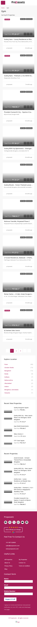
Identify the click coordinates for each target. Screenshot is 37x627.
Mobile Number (10, 591)
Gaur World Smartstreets (21, 426)
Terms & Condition (24, 566)
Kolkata (6, 377)
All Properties (8, 559)
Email (6, 585)
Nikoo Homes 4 (18, 434)
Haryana (7, 393)
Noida (6, 374)
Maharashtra (8, 380)
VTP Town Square (19, 440)
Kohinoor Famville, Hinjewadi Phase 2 (17, 221)
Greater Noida (9, 367)
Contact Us (22, 563)
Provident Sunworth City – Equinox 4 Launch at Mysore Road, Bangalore (22, 500)
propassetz (9, 48)
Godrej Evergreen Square (21, 407)
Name (7, 579)
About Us (7, 563)
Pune (6, 364)
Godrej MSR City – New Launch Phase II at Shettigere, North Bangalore (23, 417)
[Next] (25, 350)
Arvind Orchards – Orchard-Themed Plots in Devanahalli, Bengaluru (22, 460)
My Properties (23, 559)
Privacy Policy (8, 566)
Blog (5, 569)
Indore (6, 386)
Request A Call (10, 599)
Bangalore (7, 371)
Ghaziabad (7, 383)
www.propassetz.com (12, 549)
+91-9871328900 (11, 542)
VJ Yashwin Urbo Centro (12, 330)
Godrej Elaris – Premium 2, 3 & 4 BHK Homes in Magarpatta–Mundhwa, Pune (23, 489)
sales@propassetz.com (12, 545)
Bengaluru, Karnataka (11, 389)
